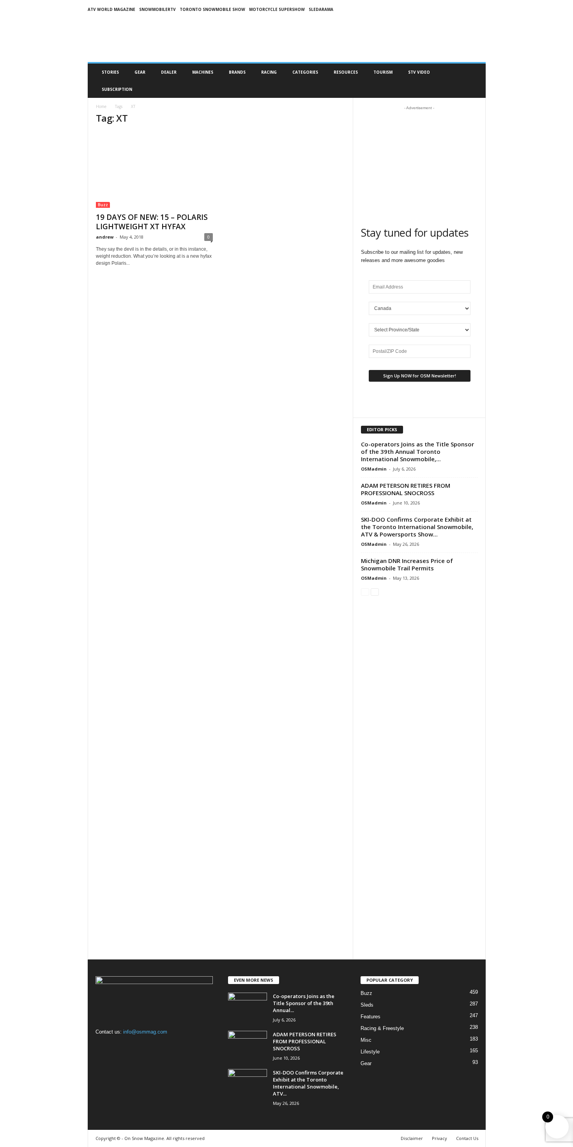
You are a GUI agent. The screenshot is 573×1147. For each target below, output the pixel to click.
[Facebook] (103, 1047)
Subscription (117, 89)
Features (370, 1017)
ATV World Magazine (111, 9)
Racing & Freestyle (382, 1028)
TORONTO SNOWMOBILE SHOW (212, 9)
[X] (134, 1047)
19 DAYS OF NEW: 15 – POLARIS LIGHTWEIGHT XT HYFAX (152, 222)
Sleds (367, 1005)
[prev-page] (365, 592)
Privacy (439, 1138)
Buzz (103, 204)
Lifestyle (370, 1052)
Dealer (169, 72)
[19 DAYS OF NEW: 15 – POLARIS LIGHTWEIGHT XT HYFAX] (154, 170)
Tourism (383, 72)
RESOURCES (346, 72)
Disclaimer (412, 1138)
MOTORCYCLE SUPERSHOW (277, 9)
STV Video (419, 72)
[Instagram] (119, 1047)
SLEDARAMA (321, 9)
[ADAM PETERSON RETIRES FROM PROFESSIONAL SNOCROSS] (247, 1045)
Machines (202, 72)
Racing (269, 72)
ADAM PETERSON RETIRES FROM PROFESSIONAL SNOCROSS (405, 489)
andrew (104, 237)
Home (101, 106)
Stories (110, 72)
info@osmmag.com (145, 1032)
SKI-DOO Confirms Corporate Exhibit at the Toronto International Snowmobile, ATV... (308, 1083)
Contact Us (467, 1138)
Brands (237, 72)
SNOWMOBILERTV (157, 9)
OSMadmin (374, 469)
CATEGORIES (305, 72)
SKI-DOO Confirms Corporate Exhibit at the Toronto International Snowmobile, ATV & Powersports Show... (417, 526)
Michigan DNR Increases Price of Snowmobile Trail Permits (407, 564)
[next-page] (375, 592)
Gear (139, 72)
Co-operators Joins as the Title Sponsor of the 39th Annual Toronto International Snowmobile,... (417, 451)
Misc (366, 1040)
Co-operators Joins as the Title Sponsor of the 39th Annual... (303, 1003)
